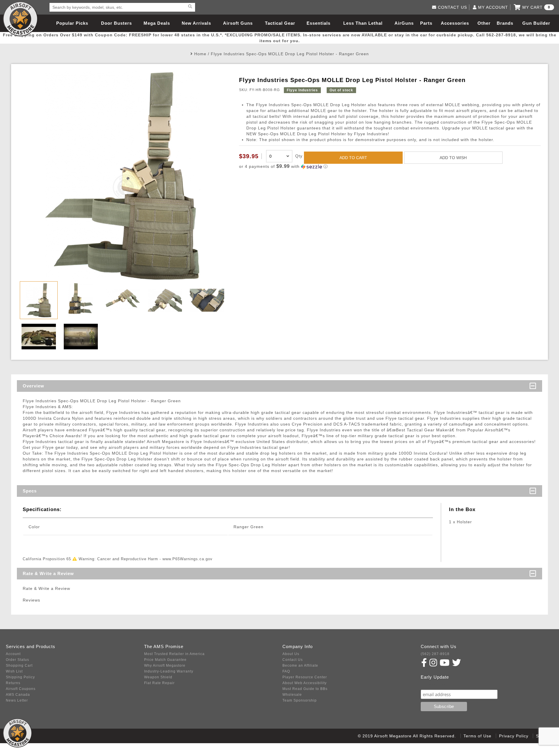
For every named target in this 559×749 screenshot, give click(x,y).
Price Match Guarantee (165, 660)
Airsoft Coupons (21, 689)
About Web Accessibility (304, 683)
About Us (290, 654)
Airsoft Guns (238, 23)
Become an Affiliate (300, 665)
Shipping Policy (20, 677)
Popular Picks (72, 23)
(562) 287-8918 (435, 654)
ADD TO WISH (453, 157)
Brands (505, 23)
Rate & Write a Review (48, 573)
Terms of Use (477, 736)
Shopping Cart (19, 665)
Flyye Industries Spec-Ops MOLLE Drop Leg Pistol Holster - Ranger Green (290, 53)
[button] (390, 166)
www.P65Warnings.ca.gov (187, 559)
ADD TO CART (353, 157)
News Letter (17, 700)
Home (200, 53)
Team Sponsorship (299, 700)
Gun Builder (536, 23)
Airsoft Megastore (20, 18)
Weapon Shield (158, 677)
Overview (33, 385)
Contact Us (292, 660)
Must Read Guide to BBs (305, 689)
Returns (13, 683)
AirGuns (404, 23)
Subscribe (433, 684)
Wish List (14, 671)
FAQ (286, 671)
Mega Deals (157, 23)
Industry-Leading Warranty (168, 671)
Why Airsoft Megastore (164, 665)
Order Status (17, 660)
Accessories (455, 23)
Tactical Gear (280, 23)
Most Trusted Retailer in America (174, 654)
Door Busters (116, 23)
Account (13, 654)
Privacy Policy (513, 736)
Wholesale (292, 695)
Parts (426, 23)
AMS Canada (18, 695)
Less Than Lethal (363, 23)
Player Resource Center (304, 677)
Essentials (318, 23)
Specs (30, 490)
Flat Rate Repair (159, 683)
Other (484, 23)
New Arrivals (196, 23)
